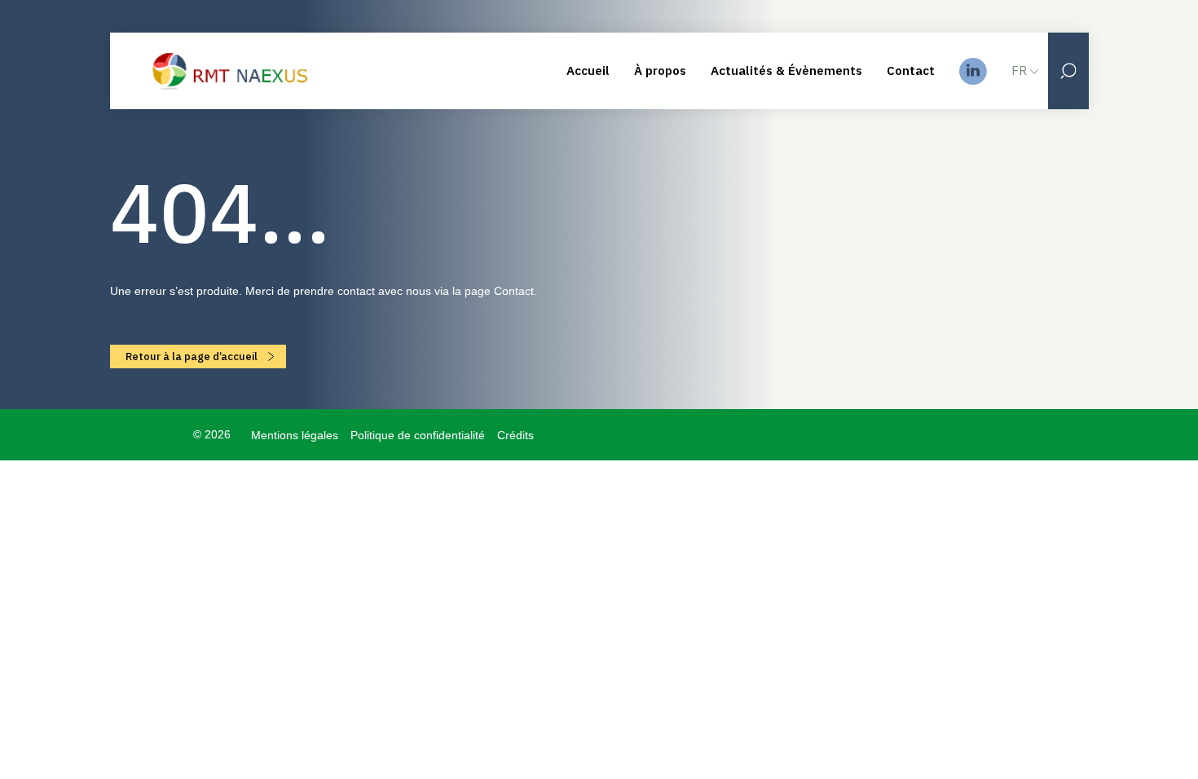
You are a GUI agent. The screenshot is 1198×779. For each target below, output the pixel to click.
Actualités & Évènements (786, 70)
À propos (660, 70)
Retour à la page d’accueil (193, 356)
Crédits (515, 435)
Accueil (588, 70)
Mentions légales (294, 435)
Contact (911, 70)
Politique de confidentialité (417, 435)
